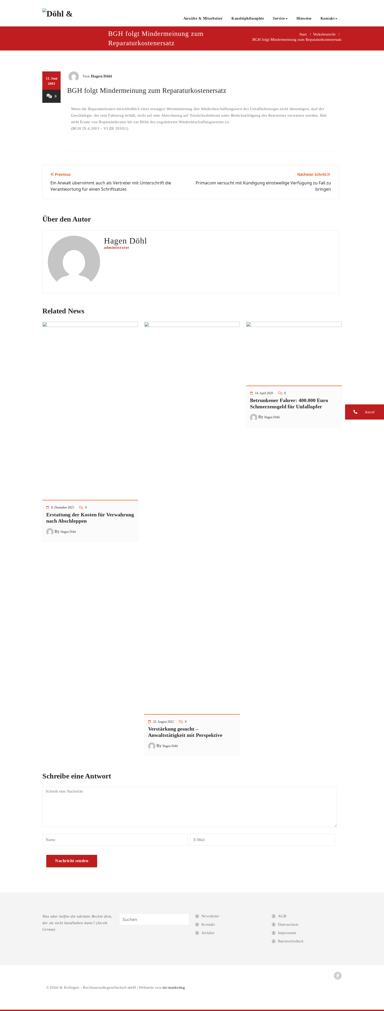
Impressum (287, 933)
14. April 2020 (264, 393)
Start (303, 34)
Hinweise (304, 18)
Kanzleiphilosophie (247, 18)
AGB (282, 916)
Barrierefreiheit (290, 941)
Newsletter (210, 916)
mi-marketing (173, 987)
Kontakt (328, 18)
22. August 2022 (163, 722)
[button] (364, 412)
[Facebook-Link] (337, 976)
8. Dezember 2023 (62, 507)
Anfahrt (207, 933)
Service (279, 18)
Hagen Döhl (101, 76)
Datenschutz (288, 924)
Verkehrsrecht (324, 34)
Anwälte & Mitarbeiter (203, 18)
